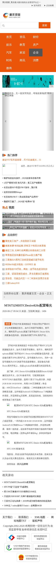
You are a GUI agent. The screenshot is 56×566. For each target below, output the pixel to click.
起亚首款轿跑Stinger (12, 192)
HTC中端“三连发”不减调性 (15, 487)
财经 (36, 37)
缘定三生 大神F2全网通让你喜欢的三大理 (24, 250)
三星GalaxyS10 (10, 283)
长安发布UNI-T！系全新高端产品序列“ (20, 197)
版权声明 (37, 520)
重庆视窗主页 (29, 293)
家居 (22, 52)
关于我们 (7, 517)
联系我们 (23, 517)
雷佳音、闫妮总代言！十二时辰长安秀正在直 (26, 278)
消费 (36, 60)
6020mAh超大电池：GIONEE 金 (19, 264)
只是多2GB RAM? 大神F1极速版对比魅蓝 (21, 496)
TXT (23, 520)
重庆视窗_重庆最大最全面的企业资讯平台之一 (21, 2)
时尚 (9, 60)
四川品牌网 (23, 464)
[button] (6, 121)
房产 (36, 44)
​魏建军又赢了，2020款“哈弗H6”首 (18, 201)
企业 (36, 52)
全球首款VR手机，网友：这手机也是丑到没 (25, 269)
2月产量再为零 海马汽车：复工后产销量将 (22, 183)
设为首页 (37, 5)
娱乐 (9, 44)
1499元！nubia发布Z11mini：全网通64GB (22, 505)
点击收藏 (50, 5)
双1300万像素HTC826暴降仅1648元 (19, 491)
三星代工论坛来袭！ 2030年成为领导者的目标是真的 (26, 501)
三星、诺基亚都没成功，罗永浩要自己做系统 (26, 274)
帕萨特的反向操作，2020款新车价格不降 (21, 178)
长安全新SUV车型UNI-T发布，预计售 (19, 187)
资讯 (22, 37)
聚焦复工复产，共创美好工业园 (19, 241)
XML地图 (40, 517)
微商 (9, 68)
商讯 (22, 60)
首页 (9, 37)
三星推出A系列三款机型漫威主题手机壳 (23, 260)
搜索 (44, 25)
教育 (22, 44)
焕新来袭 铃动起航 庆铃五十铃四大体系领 (24, 246)
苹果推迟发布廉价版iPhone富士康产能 (22, 255)
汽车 (9, 52)
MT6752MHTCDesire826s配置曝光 (18, 482)
